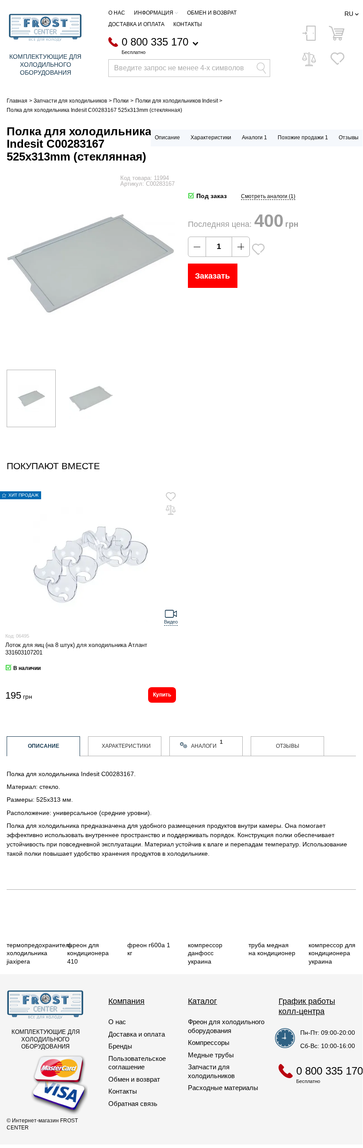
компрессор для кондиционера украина (332, 952)
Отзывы (349, 137)
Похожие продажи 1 (303, 137)
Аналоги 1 (254, 137)
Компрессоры (208, 1042)
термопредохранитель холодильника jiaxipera (39, 952)
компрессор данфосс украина (205, 952)
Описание (167, 137)
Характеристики (211, 137)
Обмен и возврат (212, 13)
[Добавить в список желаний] (258, 249)
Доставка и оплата (136, 24)
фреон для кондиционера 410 (88, 952)
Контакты (187, 24)
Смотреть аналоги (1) (268, 196)
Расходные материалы (223, 1087)
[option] (31, 398)
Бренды (120, 1046)
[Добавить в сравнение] (170, 510)
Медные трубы (211, 1055)
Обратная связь (132, 1103)
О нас (116, 13)
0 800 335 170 (155, 42)
